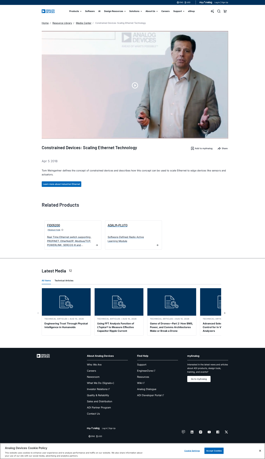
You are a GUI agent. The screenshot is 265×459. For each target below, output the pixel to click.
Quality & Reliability (98, 395)
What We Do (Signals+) (100, 382)
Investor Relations (97, 389)
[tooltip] (62, 230)
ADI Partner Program (99, 407)
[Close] (260, 450)
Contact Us (93, 413)
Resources (143, 376)
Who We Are (94, 364)
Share (225, 148)
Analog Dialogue (146, 389)
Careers (91, 370)
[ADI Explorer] (212, 11)
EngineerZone (145, 370)
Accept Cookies (214, 450)
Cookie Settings (192, 450)
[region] (132, 451)
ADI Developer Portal (149, 395)
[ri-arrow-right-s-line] (224, 313)
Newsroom (93, 376)
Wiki (139, 382)
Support (141, 364)
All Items (46, 280)
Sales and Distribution (99, 401)
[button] (201, 148)
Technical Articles (64, 280)
